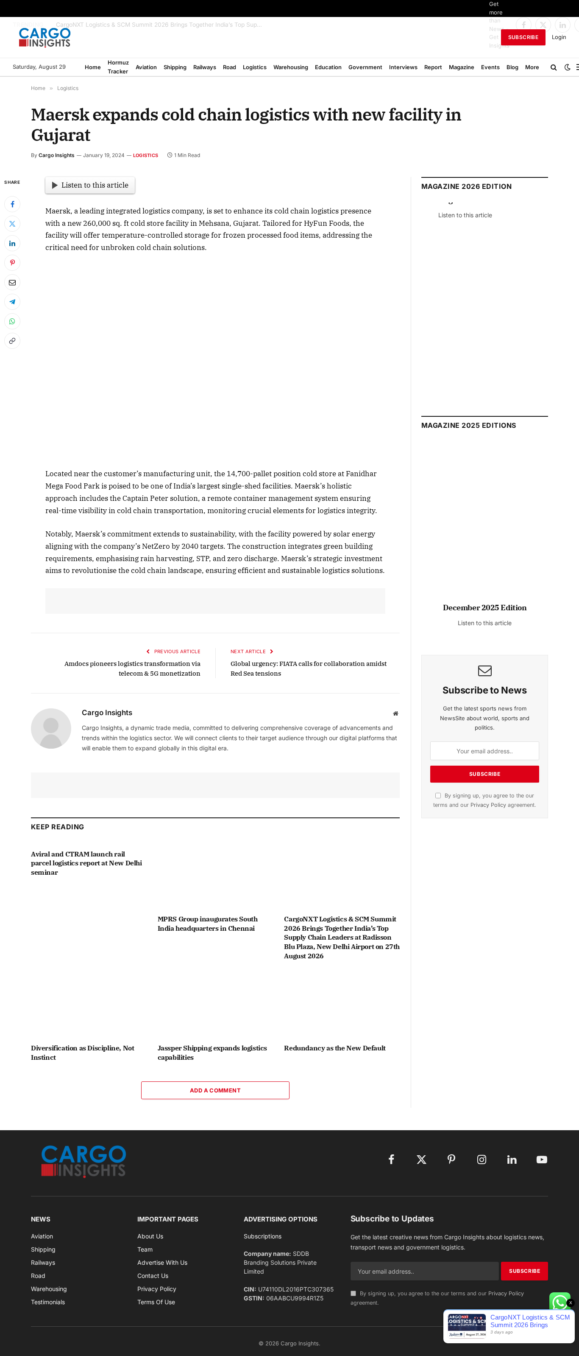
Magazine (461, 67)
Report (433, 67)
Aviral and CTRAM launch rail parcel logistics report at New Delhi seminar (86, 863)
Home (93, 67)
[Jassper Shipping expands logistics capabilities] (215, 1004)
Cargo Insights (57, 155)
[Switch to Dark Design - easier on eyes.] (567, 67)
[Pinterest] (12, 263)
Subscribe (523, 37)
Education (328, 67)
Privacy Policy (488, 805)
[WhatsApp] (12, 321)
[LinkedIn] (12, 243)
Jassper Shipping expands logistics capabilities (212, 1052)
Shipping (175, 67)
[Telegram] (12, 302)
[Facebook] (12, 204)
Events (490, 67)
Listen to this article (94, 185)
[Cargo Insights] (45, 37)
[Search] (554, 67)
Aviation (146, 67)
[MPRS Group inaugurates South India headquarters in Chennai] (215, 875)
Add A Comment (215, 1090)
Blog (512, 67)
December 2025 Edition (485, 607)
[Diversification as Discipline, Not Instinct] (89, 1004)
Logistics (255, 67)
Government (365, 67)
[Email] (12, 282)
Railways (204, 67)
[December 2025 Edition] (484, 525)
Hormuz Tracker (118, 67)
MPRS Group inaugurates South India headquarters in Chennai (208, 923)
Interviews (403, 67)
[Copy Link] (12, 341)
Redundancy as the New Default (334, 1048)
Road (229, 67)
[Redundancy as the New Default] (342, 1004)
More (532, 67)
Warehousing (290, 67)
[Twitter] (12, 224)
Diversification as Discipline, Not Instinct (82, 1052)
